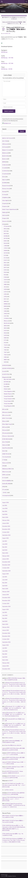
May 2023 (4, 618)
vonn (3, 33)
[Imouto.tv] (5, 221)
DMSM (5, 250)
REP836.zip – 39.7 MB (7, 57)
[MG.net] (4, 409)
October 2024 (5, 567)
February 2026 (5, 520)
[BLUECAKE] (5, 156)
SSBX (5, 337)
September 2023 (6, 606)
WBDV (5, 359)
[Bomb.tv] (4, 159)
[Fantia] (4, 191)
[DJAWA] (4, 182)
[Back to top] (24, 874)
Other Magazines (8, 391)
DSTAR (5, 253)
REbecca (6, 320)
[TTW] (4, 459)
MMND (5, 303)
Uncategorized (5, 495)
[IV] (3, 224)
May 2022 (4, 654)
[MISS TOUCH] (6, 418)
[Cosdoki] (4, 167)
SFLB (5, 333)
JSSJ (5, 287)
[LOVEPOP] (5, 374)
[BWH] (4, 161)
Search (4, 129)
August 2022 (5, 645)
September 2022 (6, 642)
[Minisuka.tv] (5, 412)
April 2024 (4, 585)
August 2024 (5, 573)
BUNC (5, 240)
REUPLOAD (7, 323)
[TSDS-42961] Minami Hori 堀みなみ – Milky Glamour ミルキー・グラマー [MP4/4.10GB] (13, 799)
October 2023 (5, 603)
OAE (5, 308)
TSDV (5, 354)
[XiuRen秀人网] (6, 483)
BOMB (5, 236)
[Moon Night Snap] (6, 424)
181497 (11, 780)
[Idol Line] (4, 215)
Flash (5, 386)
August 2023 (5, 609)
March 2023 (5, 624)
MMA (5, 301)
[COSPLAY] (5, 170)
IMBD (5, 284)
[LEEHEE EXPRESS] (7, 368)
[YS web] (4, 489)
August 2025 (5, 538)
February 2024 (5, 591)
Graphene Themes (12, 876)
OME (5, 311)
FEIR (5, 274)
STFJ (5, 340)
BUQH (5, 243)
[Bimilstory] (5, 153)
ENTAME (6, 381)
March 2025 (5, 553)
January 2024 (5, 594)
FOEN (5, 277)
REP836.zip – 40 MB (6, 69)
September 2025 (6, 535)
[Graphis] (4, 203)
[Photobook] (5, 433)
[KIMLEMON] (5, 365)
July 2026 (4, 505)
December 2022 (6, 633)
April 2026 (4, 514)
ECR (5, 255)
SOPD (5, 335)
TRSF (5, 350)
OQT (5, 316)
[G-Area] (4, 194)
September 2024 (6, 570)
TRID (5, 347)
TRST (5, 352)
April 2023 (4, 621)
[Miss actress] (5, 415)
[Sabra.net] (8, 33)
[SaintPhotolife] (6, 448)
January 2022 (5, 665)
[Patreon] (4, 430)
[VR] (3, 465)
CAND (5, 245)
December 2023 (6, 597)
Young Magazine (8, 406)
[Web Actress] (5, 471)
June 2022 (4, 651)
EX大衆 (5, 384)
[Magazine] (5, 377)
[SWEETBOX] (5, 454)
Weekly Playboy (8, 393)
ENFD (5, 265)
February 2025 (5, 556)
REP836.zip (4, 52)
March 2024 (5, 588)
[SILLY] (4, 451)
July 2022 (4, 648)
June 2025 (4, 544)
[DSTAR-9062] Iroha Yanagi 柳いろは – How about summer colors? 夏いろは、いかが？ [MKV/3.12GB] (14, 785)
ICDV (5, 282)
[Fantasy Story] (6, 188)
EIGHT (5, 260)
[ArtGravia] (5, 147)
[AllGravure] (5, 144)
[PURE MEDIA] (5, 439)
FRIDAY (6, 389)
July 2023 (4, 612)
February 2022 (5, 663)
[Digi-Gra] (4, 179)
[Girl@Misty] (5, 197)
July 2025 (4, 541)
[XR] (3, 486)
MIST (5, 299)
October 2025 (5, 532)
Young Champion (8, 398)
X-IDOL (3, 11)
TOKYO (6, 345)
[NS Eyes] (4, 427)
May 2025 (4, 547)
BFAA (5, 228)
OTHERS (6, 318)
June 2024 (4, 579)
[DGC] (3, 176)
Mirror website (9, 737)
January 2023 (5, 630)
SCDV (5, 330)
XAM (5, 362)
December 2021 (6, 668)
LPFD (5, 296)
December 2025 (6, 526)
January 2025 (5, 559)
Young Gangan (7, 401)
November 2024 (6, 564)
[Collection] (5, 164)
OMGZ (5, 313)
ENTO (5, 267)
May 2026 (4, 511)
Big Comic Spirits (8, 379)
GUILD (5, 279)
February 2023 (5, 627)
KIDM (5, 289)
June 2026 (4, 508)
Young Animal (7, 396)
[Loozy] (4, 371)
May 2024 (4, 582)
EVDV (5, 270)
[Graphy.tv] (5, 206)
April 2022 (4, 657)
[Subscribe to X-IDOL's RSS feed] (2, 1)
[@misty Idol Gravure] (7, 138)
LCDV (5, 291)
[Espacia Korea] (6, 185)
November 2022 (6, 636)
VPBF (5, 357)
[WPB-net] (5, 474)
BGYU (5, 231)
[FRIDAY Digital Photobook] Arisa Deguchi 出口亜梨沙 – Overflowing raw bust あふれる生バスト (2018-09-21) (13, 805)
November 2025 (6, 529)
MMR (5, 306)
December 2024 (6, 562)
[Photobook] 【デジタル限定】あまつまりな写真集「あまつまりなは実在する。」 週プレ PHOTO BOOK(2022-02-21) (13, 708)
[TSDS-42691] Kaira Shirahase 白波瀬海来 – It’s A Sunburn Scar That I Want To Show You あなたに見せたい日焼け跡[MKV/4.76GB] (13, 840)
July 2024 (4, 576)
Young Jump (7, 403)
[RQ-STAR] (5, 442)
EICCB (5, 257)
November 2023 (6, 600)
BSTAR (5, 238)
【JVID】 (4, 492)
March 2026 (5, 517)
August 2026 (5, 502)
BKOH (5, 233)
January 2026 (5, 523)
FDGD (5, 272)
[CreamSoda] (5, 173)
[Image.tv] (4, 218)
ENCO (5, 262)
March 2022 (5, 660)
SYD (5, 342)
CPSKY (5, 248)
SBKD (5, 325)
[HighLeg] (4, 212)
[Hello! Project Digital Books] (9, 209)
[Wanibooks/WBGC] (7, 468)
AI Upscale (6, 226)
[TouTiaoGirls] (5, 456)
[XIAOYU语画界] (6, 480)
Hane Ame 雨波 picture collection (13, 745)
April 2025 (4, 550)
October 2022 (5, 639)
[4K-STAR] (5, 141)
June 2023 (4, 615)
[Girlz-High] (5, 200)
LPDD (5, 294)
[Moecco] (4, 421)
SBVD (5, 328)
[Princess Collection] (7, 436)
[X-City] (4, 477)
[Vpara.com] (5, 462)
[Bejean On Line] (6, 150)
